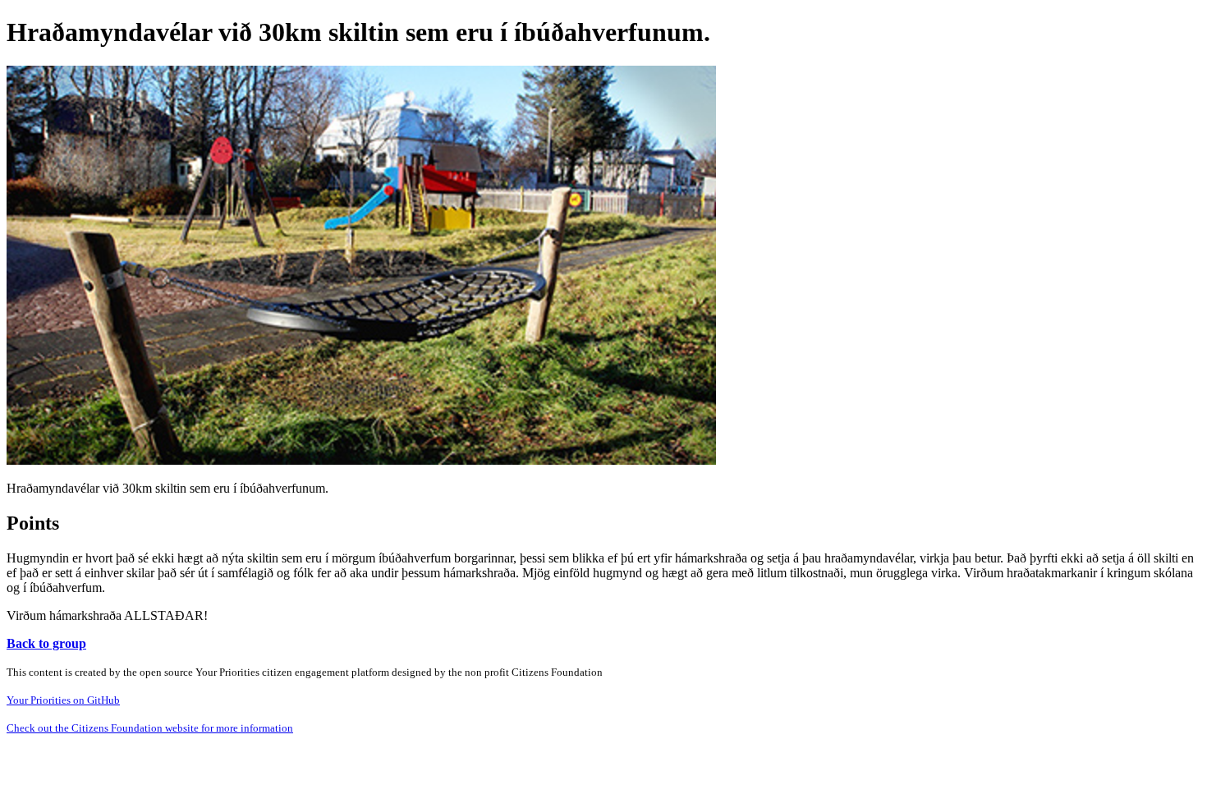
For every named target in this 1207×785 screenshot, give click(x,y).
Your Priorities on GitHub (63, 700)
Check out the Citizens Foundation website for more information (150, 728)
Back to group (46, 643)
